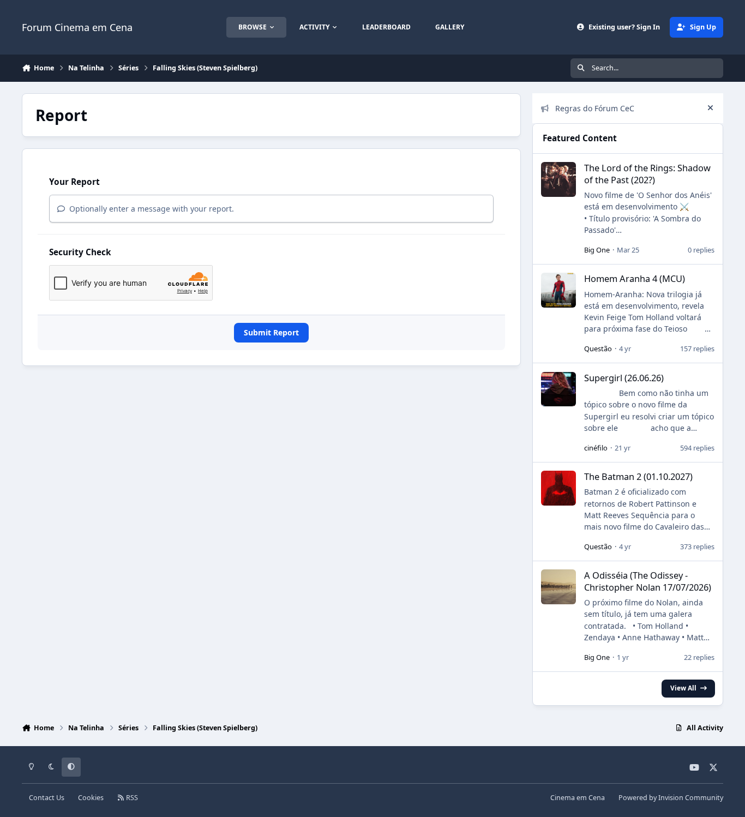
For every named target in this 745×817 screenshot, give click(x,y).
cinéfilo (596, 448)
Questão (598, 348)
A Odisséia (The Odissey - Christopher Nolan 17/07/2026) (647, 581)
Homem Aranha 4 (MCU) (634, 278)
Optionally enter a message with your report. (150, 208)
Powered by (670, 797)
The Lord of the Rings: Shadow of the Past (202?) (647, 173)
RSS (131, 797)
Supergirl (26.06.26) (624, 377)
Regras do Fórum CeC (594, 108)
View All (683, 687)
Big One (597, 250)
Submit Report (271, 332)
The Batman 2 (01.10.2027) (638, 476)
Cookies (91, 797)
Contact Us (46, 797)
